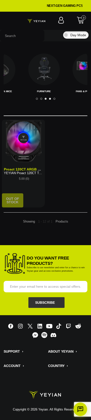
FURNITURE (35, 91)
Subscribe (45, 302)
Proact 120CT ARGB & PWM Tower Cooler (38, 169)
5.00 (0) (24, 178)
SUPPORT (13, 351)
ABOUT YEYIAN (62, 351)
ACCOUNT (14, 365)
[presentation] (37, 99)
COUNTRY (58, 365)
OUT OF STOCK (12, 200)
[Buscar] (52, 35)
